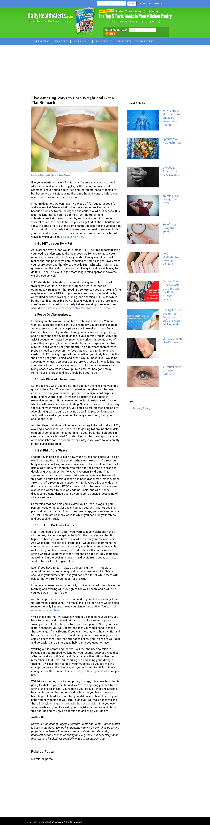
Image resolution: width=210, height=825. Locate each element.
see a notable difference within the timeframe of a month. (77, 308)
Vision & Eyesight (144, 41)
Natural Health (81, 41)
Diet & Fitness (61, 41)
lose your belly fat (71, 237)
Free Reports (124, 41)
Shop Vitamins (41, 41)
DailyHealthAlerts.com (52, 822)
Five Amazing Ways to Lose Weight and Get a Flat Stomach (72, 100)
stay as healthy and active (93, 671)
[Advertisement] (105, 67)
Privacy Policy (141, 408)
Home (143, 3)
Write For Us (155, 3)
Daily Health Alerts (48, 175)
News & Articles (103, 41)
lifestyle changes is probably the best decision (68, 703)
